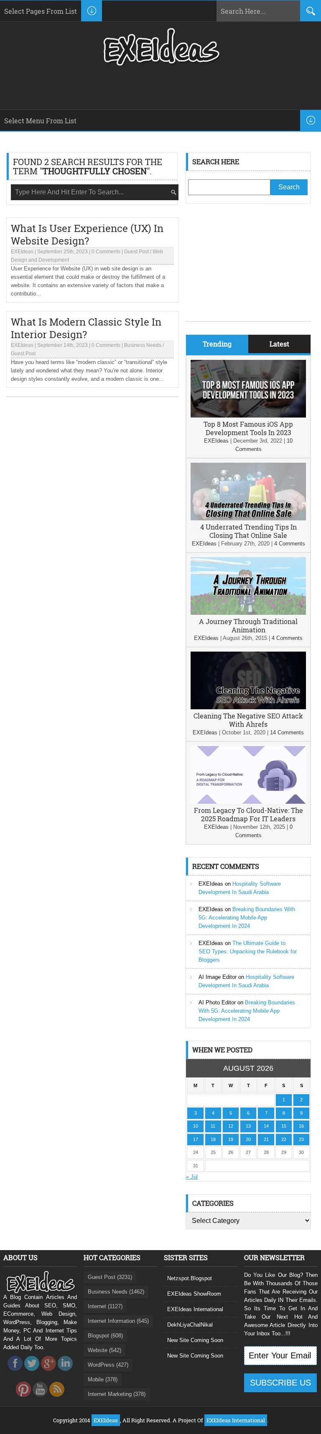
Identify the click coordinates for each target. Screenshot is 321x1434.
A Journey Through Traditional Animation (248, 625)
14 (266, 1125)
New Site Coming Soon (195, 1340)
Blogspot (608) (105, 1335)
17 (195, 1139)
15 (283, 1125)
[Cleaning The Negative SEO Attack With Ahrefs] (248, 707)
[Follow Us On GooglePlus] (48, 1373)
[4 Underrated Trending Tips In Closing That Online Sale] (248, 518)
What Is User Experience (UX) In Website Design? (87, 234)
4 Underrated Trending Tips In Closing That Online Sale (248, 531)
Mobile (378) (102, 1379)
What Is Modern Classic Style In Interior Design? (86, 328)
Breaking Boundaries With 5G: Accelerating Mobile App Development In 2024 (247, 917)
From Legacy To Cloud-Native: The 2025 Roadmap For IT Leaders (248, 814)
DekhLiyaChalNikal (190, 1325)
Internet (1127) (105, 1306)
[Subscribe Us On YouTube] (40, 1399)
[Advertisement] (248, 269)
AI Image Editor (218, 977)
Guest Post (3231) (110, 1277)
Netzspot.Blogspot (189, 1278)
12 (230, 1125)
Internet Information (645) (118, 1321)
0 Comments (106, 252)
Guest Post (136, 252)
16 (301, 1125)
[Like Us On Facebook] (15, 1373)
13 (248, 1125)
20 (248, 1139)
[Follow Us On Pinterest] (23, 1399)
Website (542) (104, 1350)
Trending (217, 343)
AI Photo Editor (217, 1002)
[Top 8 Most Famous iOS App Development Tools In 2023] (248, 416)
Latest (279, 343)
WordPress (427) (108, 1365)
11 (213, 1125)
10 (195, 1125)
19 (230, 1139)
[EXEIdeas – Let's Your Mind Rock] (160, 63)
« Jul (192, 1177)
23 (301, 1139)
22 (283, 1139)
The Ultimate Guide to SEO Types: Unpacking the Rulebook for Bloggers (248, 951)
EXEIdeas (22, 252)
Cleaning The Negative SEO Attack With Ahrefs (248, 719)
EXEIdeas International (195, 1309)
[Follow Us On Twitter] (31, 1373)
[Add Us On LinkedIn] (65, 1373)
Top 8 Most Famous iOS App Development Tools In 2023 (248, 428)
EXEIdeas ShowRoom (194, 1294)
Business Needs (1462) (116, 1292)
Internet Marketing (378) (116, 1394)
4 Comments (289, 543)
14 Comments (287, 732)
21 (266, 1139)
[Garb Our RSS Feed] (56, 1399)
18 (213, 1139)
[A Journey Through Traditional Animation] (248, 613)
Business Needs (142, 345)
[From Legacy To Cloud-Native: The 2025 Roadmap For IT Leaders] (248, 802)
